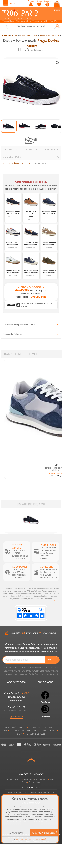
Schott (31, 782)
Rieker (10, 779)
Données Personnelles (23, 731)
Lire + (56, 601)
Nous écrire (18, 716)
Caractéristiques (13, 334)
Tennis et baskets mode (49, 35)
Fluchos (18, 779)
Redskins (28, 779)
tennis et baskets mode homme (17, 163)
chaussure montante (33, 792)
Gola (38, 782)
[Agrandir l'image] (57, 63)
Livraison (35, 727)
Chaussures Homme (28, 35)
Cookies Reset (48, 731)
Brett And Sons (41, 779)
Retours (48, 727)
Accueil (14, 35)
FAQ (4, 731)
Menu (12, 3)
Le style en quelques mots (19, 324)
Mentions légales (35, 734)
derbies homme (15, 792)
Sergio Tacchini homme (42, 43)
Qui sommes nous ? (15, 727)
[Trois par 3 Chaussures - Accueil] (20, 18)
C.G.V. (19, 734)
